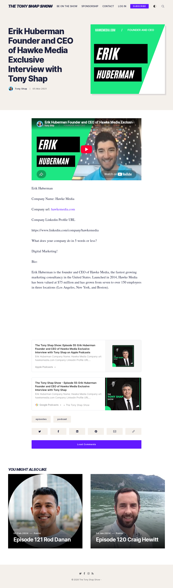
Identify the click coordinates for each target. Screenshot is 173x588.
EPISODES (47, 6)
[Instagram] (88, 573)
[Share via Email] (115, 431)
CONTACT (108, 6)
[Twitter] (80, 573)
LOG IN (122, 6)
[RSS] (93, 573)
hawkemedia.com (63, 209)
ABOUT (33, 6)
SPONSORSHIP (89, 6)
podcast (62, 419)
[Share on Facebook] (58, 431)
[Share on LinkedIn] (77, 431)
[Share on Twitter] (40, 431)
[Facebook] (84, 573)
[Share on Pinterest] (96, 431)
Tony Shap (21, 88)
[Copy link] (133, 431)
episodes (41, 419)
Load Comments (86, 444)
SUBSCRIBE (139, 6)
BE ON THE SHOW (67, 6)
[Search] (163, 6)
